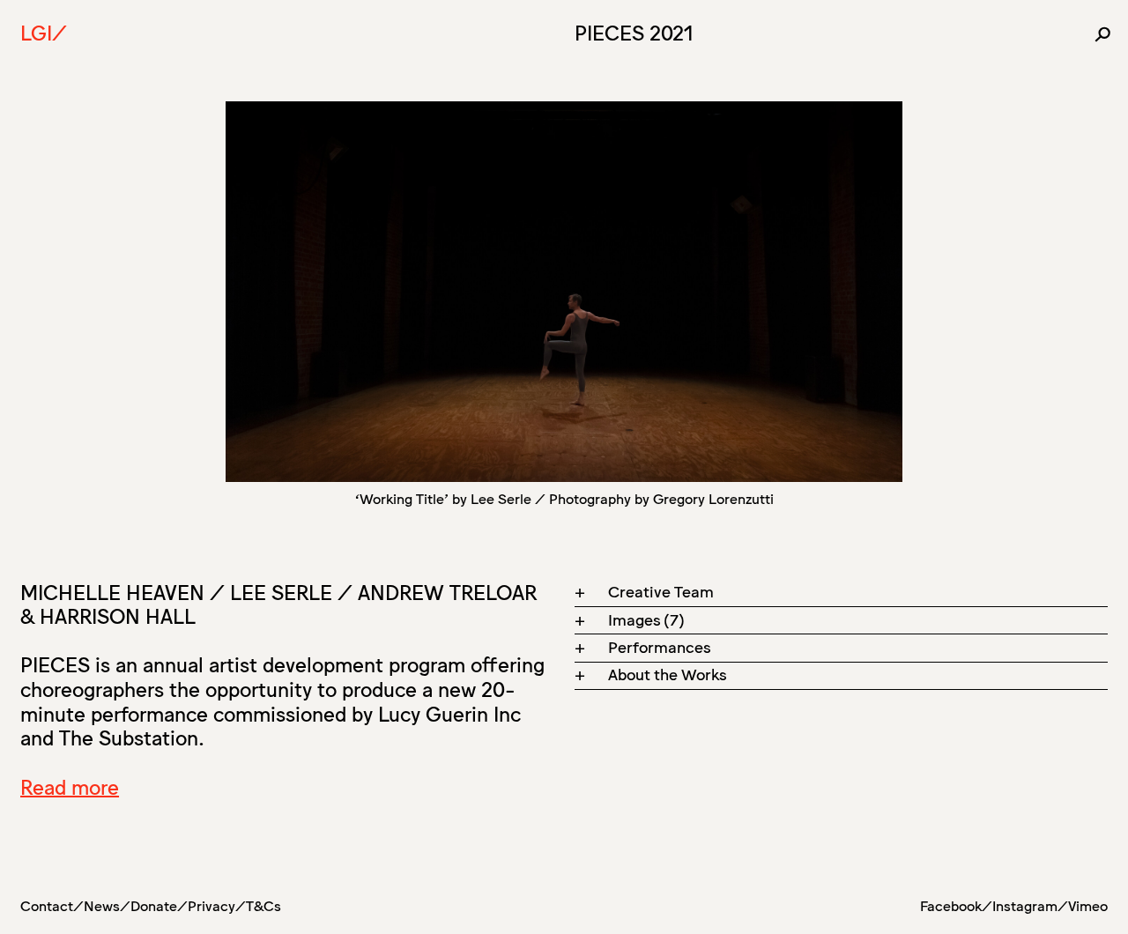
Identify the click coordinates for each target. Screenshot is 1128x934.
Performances (659, 646)
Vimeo (1088, 905)
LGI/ (43, 31)
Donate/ (159, 905)
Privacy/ (217, 905)
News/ (107, 905)
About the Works (667, 673)
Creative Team (661, 590)
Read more (69, 786)
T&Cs (263, 905)
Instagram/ (1030, 905)
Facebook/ (956, 905)
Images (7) (646, 618)
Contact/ (52, 905)
